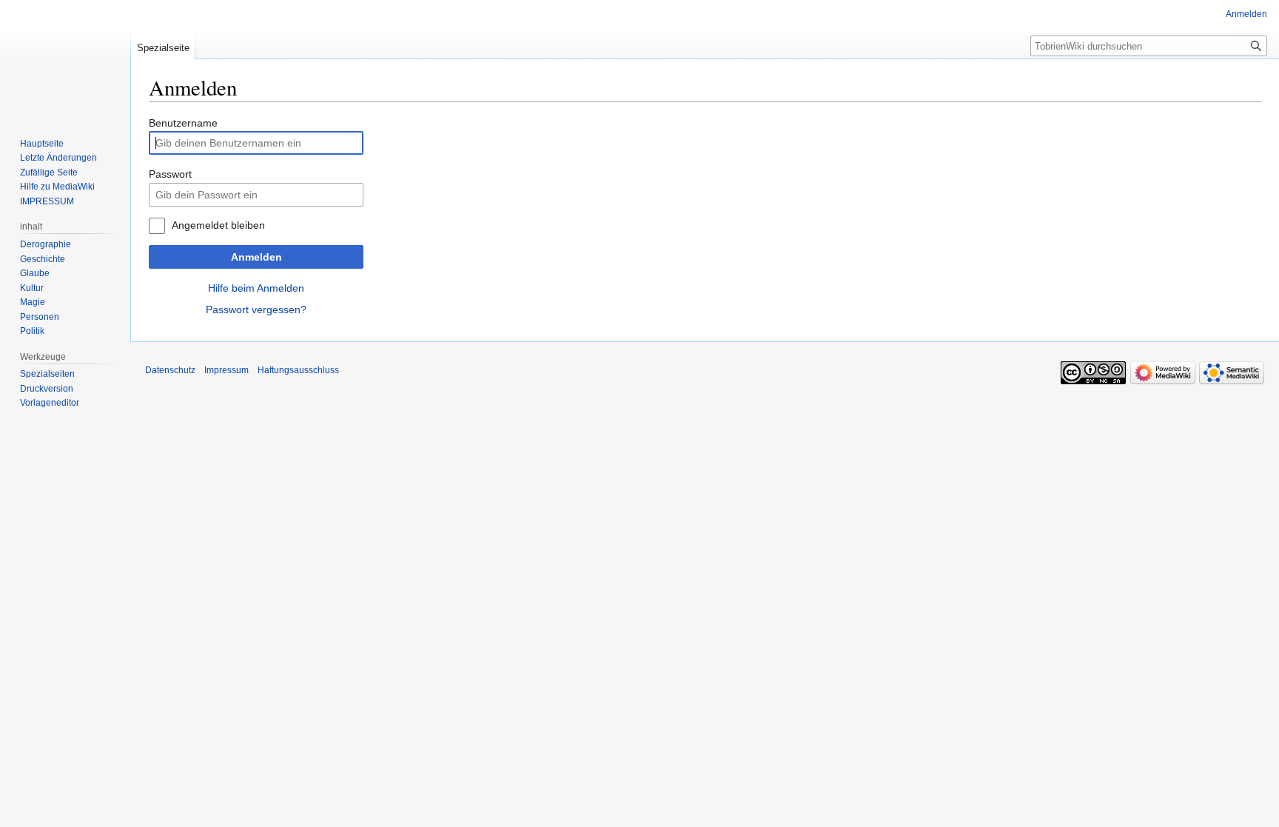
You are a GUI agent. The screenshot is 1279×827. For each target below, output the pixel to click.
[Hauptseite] (65, 59)
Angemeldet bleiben (218, 225)
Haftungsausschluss (298, 370)
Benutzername (183, 123)
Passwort (170, 174)
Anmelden (256, 257)
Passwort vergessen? (256, 309)
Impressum (226, 370)
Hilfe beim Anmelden (256, 288)
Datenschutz (170, 370)
